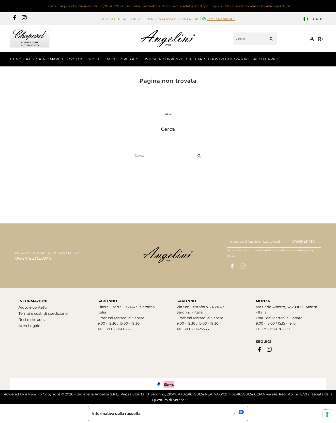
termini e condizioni (275, 250)
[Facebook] (14, 19)
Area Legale (29, 325)
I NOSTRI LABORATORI (228, 59)
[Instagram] (23, 19)
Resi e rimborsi (32, 319)
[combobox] (249, 38)
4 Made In (32, 394)
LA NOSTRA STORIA (27, 59)
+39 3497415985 (221, 19)
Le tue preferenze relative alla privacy (190, 412)
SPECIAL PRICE (265, 59)
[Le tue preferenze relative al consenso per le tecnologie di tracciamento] (327, 414)
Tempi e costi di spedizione (43, 313)
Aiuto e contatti (32, 307)
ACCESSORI (117, 59)
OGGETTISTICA (143, 59)
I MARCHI (56, 59)
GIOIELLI (96, 59)
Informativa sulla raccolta (116, 413)
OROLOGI (76, 59)
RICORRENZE (171, 59)
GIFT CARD (195, 59)
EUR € (316, 19)
